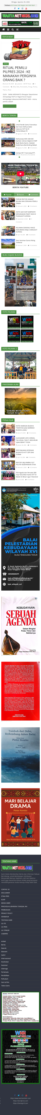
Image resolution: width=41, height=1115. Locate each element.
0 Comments (33, 134)
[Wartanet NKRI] (3, 29)
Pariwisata (5, 972)
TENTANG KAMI (6, 920)
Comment (34, 195)
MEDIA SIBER (5, 903)
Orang (30, 87)
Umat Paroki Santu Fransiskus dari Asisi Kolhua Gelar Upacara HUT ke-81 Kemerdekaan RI (26, 128)
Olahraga (4, 969)
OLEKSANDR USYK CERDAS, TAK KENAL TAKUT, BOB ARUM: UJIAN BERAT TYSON (27, 440)
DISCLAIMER (5, 893)
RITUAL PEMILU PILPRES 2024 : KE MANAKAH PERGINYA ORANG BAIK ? (19, 73)
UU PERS (4, 927)
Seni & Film (5, 982)
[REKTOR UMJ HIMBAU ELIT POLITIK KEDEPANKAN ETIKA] (8, 462)
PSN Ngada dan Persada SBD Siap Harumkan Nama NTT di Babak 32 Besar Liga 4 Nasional (27, 475)
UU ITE (3, 923)
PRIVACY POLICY (6, 913)
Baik (18, 87)
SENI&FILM (5, 917)
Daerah (3, 948)
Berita (3, 945)
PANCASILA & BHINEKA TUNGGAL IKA (14, 906)
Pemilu (35, 87)
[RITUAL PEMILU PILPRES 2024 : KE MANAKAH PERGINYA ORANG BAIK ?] (20, 42)
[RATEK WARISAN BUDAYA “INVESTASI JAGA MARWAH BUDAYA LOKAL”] (8, 425)
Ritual (9, 90)
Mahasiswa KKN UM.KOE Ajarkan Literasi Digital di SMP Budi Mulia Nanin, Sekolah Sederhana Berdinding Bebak (26, 142)
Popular (8, 195)
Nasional (4, 965)
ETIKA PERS (5, 896)
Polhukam (4, 979)
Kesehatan (5, 962)
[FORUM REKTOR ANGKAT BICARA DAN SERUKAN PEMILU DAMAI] (8, 198)
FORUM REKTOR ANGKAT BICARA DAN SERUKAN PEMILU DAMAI (27, 201)
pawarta (19, 84)
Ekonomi (4, 952)
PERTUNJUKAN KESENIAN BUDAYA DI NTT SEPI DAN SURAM (25, 452)
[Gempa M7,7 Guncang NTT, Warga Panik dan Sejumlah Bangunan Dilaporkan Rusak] (8, 153)
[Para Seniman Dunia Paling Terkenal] (8, 239)
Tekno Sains (5, 986)
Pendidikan (5, 975)
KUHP (3, 900)
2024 (14, 87)
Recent (21, 195)
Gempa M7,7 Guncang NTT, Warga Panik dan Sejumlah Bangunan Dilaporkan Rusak (26, 155)
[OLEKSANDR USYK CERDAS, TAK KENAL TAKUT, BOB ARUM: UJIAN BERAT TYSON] (8, 437)
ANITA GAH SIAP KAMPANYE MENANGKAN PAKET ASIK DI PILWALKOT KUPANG (26, 214)
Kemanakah (23, 87)
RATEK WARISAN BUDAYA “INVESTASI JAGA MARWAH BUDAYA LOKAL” (25, 428)
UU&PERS (4, 934)
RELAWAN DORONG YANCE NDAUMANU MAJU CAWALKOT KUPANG (26, 230)
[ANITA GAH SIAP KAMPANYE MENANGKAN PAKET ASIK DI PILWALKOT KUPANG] (8, 210)
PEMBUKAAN (5, 910)
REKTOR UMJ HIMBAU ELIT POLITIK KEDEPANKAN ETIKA (26, 463)
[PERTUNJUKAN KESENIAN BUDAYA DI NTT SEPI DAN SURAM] (8, 449)
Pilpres (5, 90)
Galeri (3, 955)
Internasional (6, 958)
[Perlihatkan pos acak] (17, 29)
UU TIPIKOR (5, 930)
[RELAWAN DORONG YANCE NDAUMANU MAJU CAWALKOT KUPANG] (8, 226)
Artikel (6, 64)
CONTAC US (5, 889)
